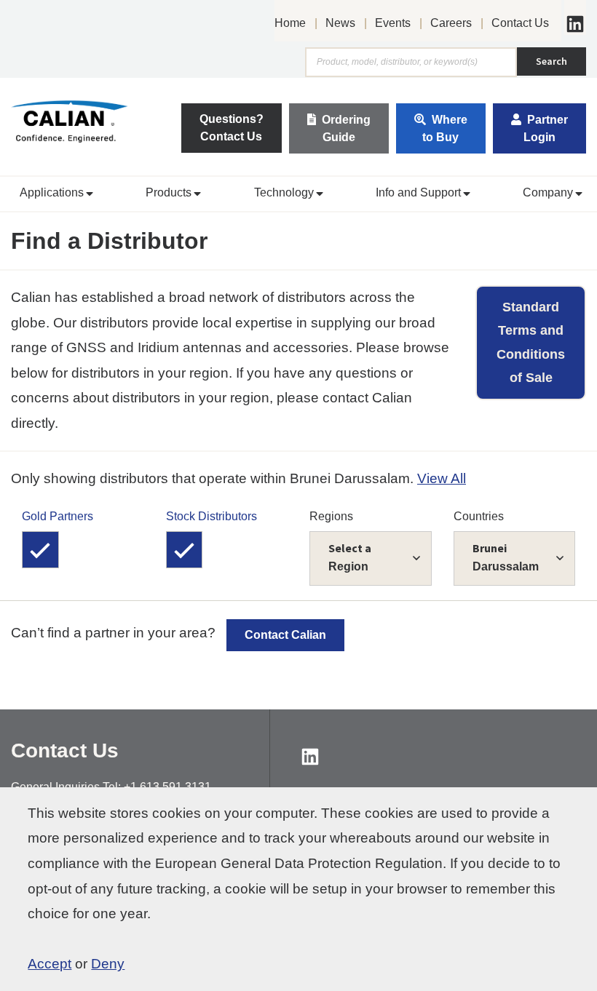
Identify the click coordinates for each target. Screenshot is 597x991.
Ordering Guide (346, 128)
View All (441, 478)
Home (290, 23)
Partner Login (545, 128)
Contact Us (520, 23)
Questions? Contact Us (231, 128)
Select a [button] (349, 557)
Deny (107, 963)
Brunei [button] (506, 557)
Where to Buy (444, 128)
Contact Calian (285, 635)
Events (393, 23)
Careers (451, 23)
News (340, 23)
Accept (49, 963)
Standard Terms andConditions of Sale (531, 342)
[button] (54, 194)
